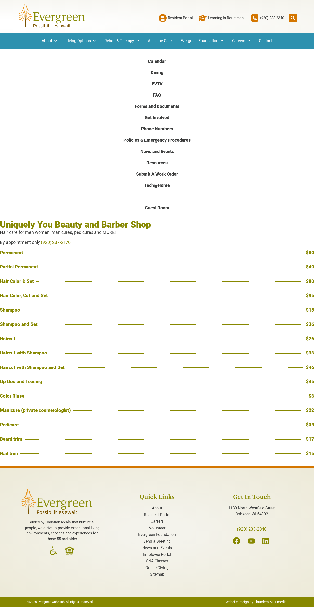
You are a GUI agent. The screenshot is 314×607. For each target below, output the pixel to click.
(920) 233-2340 (252, 528)
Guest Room (157, 207)
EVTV (157, 83)
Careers (238, 40)
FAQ (157, 95)
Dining (157, 72)
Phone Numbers (157, 128)
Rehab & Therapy (119, 40)
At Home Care (160, 40)
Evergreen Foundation (199, 40)
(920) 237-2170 (56, 242)
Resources (157, 162)
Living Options (78, 40)
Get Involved (157, 117)
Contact (265, 40)
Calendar (157, 61)
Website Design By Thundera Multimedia (256, 602)
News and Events (157, 151)
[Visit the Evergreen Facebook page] (237, 541)
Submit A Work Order (157, 174)
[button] (293, 18)
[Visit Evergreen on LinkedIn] (266, 541)
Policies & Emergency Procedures (157, 140)
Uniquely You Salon (157, 196)
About (47, 40)
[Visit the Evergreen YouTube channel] (252, 541)
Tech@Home (157, 185)
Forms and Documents (157, 106)
